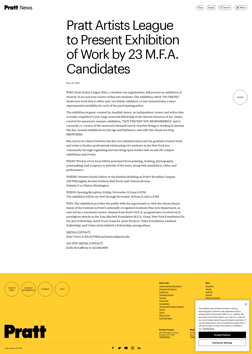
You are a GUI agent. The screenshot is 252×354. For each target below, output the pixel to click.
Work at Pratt (164, 315)
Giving (161, 312)
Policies (209, 295)
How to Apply (12, 289)
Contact (45, 289)
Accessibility (164, 304)
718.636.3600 (164, 337)
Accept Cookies (222, 335)
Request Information (28, 289)
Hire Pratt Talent (165, 318)
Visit (62, 289)
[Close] (246, 304)
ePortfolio (210, 286)
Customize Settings (222, 342)
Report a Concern (213, 298)
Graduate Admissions (168, 289)
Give (200, 7)
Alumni (162, 309)
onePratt (209, 292)
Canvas (208, 289)
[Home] (25, 331)
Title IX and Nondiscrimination (171, 307)
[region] (222, 326)
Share (240, 97)
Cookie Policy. (208, 328)
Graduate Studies (166, 295)
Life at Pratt (163, 301)
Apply (211, 7)
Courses (162, 298)
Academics (163, 292)
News (26, 7)
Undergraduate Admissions (170, 286)
